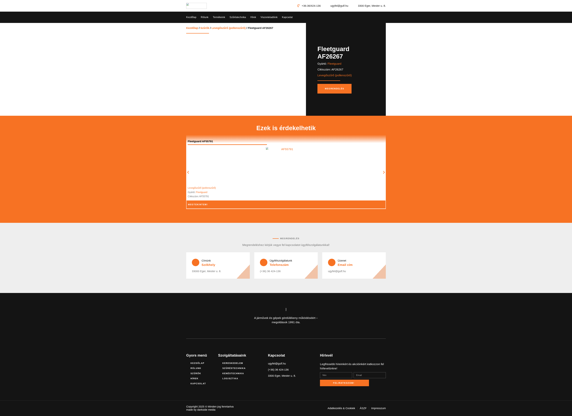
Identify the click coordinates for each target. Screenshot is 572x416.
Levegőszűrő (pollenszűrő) (229, 28)
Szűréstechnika (238, 17)
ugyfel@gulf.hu (337, 271)
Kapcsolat (287, 17)
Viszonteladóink (269, 17)
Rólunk (204, 17)
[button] (188, 172)
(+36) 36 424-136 (270, 271)
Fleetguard (334, 63)
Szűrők (204, 28)
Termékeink (219, 17)
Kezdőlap (191, 17)
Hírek (253, 17)
